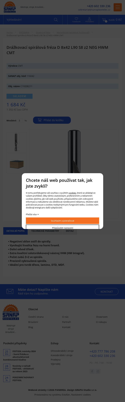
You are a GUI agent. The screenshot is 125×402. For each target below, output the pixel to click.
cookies (72, 192)
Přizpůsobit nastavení (62, 227)
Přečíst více (31, 214)
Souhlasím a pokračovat (62, 220)
